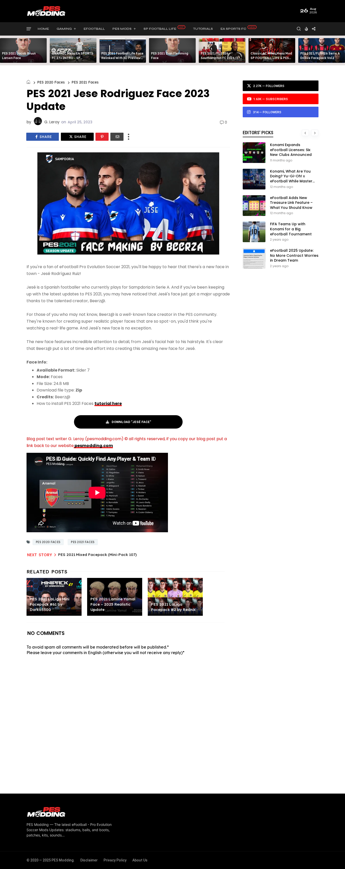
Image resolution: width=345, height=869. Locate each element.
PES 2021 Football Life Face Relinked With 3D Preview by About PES (122, 57)
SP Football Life (159, 29)
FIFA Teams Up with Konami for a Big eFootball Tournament (291, 228)
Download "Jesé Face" (131, 422)
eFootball (94, 29)
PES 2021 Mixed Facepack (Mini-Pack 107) (97, 554)
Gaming (64, 29)
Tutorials (203, 29)
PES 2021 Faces (84, 82)
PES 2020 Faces (51, 82)
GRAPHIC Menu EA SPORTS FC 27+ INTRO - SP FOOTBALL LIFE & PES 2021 (72, 57)
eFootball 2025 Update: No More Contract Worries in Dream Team (294, 255)
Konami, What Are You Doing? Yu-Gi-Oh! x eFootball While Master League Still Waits (291, 179)
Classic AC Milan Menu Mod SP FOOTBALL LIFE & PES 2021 (271, 57)
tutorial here (108, 403)
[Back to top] (332, 856)
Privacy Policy (115, 860)
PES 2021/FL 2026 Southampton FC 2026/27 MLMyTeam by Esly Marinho (221, 57)
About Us (139, 860)
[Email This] (117, 137)
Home (43, 29)
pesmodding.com (93, 445)
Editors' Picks (258, 132)
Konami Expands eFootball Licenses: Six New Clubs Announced (291, 149)
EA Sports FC (233, 29)
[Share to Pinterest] (102, 137)
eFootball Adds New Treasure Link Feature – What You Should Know (291, 202)
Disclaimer (89, 860)
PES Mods (122, 29)
